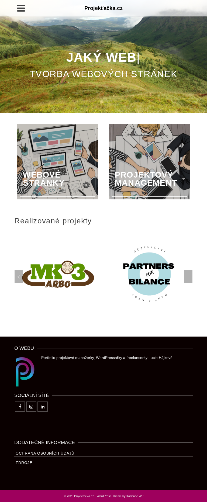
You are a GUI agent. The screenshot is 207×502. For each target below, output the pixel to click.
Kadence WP (134, 496)
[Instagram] (31, 406)
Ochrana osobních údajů (45, 453)
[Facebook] (20, 406)
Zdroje (24, 463)
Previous (19, 276)
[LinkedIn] (42, 406)
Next (188, 276)
